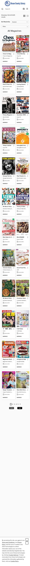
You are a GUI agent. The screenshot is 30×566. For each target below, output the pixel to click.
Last (20, 408)
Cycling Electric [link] (21, 84)
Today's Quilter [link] (7, 145)
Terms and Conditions (8, 542)
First (11, 408)
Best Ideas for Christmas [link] (8, 237)
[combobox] (11, 9)
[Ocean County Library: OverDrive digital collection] (15, 3)
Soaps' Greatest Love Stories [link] (8, 390)
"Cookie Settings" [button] (14, 555)
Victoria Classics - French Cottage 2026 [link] (8, 268)
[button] (24, 16)
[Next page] (20, 404)
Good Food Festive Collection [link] (22, 268)
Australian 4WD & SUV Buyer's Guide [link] (22, 115)
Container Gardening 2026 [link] (22, 298)
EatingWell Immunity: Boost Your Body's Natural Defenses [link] (22, 145)
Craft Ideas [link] (20, 329)
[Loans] (23, 9)
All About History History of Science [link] (8, 206)
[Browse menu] (27, 9)
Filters (4, 26)
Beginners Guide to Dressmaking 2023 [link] (8, 359)
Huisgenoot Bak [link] (21, 359)
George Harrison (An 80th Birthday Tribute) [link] (8, 176)
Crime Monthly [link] (21, 54)
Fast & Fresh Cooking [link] (8, 84)
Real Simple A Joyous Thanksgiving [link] (22, 176)
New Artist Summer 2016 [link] (22, 390)
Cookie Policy (14, 561)
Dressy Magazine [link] (7, 115)
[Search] (2, 9)
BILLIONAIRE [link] (20, 237)
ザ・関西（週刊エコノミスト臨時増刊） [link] (8, 329)
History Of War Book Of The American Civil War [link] (22, 206)
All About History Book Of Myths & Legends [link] (8, 298)
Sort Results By (5, 22)
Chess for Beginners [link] (8, 54)
